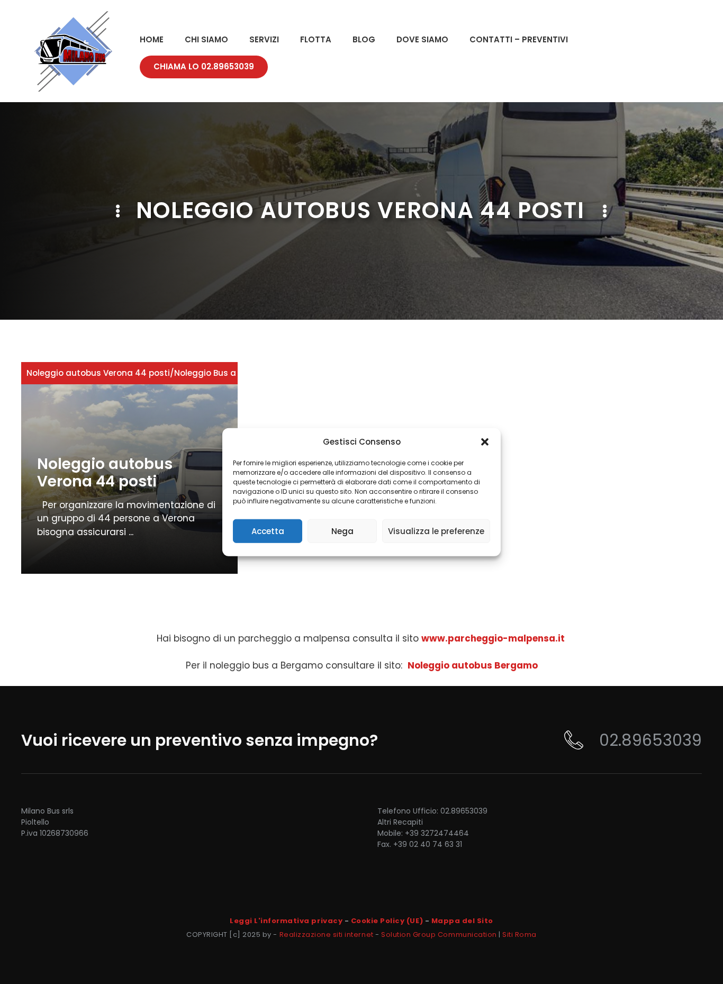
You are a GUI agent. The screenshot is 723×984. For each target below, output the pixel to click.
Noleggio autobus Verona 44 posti (98, 372)
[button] (485, 442)
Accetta (267, 530)
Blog (364, 39)
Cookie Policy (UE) (387, 921)
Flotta (315, 39)
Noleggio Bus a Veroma (222, 372)
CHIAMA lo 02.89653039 (203, 66)
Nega (342, 530)
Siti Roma (519, 934)
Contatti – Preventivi (518, 39)
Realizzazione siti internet (326, 934)
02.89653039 (650, 740)
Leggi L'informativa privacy (286, 921)
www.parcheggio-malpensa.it (493, 638)
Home (152, 39)
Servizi (264, 39)
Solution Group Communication (439, 934)
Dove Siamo (422, 39)
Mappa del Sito (462, 921)
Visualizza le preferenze (436, 530)
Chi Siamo (206, 39)
